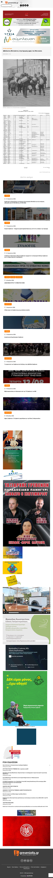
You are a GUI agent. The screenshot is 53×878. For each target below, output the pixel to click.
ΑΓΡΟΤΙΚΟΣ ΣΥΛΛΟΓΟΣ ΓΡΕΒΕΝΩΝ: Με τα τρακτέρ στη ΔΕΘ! (15, 768)
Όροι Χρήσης (15, 867)
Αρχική (8, 867)
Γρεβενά (7, 195)
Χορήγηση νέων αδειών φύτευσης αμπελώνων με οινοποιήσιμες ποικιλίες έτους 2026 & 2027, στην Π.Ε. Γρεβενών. (25, 798)
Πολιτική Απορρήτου (24, 867)
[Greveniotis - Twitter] (23, 5)
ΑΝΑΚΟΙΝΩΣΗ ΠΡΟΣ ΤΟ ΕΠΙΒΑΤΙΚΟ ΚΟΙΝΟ (14, 283)
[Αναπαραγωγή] (4, 612)
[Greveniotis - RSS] (28, 5)
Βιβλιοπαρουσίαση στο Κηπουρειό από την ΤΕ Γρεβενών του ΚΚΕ (20, 391)
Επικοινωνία (26, 868)
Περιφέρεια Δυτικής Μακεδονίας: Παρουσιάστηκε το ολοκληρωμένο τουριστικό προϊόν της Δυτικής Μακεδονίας (25, 773)
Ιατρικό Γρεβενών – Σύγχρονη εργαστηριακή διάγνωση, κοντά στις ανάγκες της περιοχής (26, 228)
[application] (26, 600)
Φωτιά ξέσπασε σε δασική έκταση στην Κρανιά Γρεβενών (15, 765)
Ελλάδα (13, 277)
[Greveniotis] (11, 2)
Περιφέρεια (19, 277)
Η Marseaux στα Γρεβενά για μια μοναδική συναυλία (17, 310)
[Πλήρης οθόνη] (48, 612)
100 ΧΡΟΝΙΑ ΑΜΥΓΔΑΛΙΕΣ (8, 802)
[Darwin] (29, 875)
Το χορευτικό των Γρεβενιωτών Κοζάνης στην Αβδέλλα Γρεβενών (20, 364)
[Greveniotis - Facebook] (21, 5)
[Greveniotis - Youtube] (25, 5)
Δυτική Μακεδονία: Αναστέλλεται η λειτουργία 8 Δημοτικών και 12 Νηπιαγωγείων (21, 777)
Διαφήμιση (43, 867)
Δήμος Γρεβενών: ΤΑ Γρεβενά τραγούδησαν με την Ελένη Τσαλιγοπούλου (22, 418)
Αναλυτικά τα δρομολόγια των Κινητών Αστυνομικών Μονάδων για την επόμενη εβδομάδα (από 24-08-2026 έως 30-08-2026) (24, 202)
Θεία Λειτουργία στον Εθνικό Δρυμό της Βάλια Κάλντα (14, 794)
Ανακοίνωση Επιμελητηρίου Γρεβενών (13, 337)
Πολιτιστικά (8, 304)
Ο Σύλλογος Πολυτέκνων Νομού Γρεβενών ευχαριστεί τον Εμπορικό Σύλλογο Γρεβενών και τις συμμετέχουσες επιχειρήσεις (26, 256)
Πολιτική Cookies (35, 867)
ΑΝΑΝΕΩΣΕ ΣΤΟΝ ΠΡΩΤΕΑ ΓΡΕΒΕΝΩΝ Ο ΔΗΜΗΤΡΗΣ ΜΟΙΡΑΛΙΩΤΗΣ (17, 790)
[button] (26, 600)
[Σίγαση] (46, 612)
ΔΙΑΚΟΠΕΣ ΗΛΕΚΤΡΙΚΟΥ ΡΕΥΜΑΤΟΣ (10, 786)
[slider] (25, 612)
